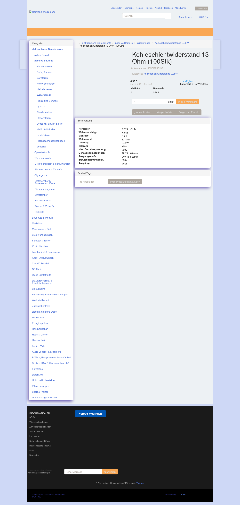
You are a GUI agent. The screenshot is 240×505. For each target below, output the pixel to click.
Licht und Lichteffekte (43, 380)
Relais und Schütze (47, 100)
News (32, 450)
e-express (37, 368)
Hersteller (84, 129)
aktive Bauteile (42, 55)
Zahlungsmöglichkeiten (40, 426)
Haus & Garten (40, 334)
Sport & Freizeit (40, 391)
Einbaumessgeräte (44, 189)
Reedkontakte (44, 112)
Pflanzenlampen (40, 386)
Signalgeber (40, 175)
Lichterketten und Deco (44, 311)
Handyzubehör (40, 328)
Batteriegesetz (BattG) (40, 445)
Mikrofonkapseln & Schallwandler (52, 163)
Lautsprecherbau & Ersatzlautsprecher (42, 282)
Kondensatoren (45, 66)
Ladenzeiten (116, 7)
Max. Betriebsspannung (92, 149)
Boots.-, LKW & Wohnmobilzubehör (51, 363)
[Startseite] (77, 42)
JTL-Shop (181, 494)
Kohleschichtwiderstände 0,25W (161, 73)
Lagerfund (37, 374)
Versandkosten (36, 431)
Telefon (149, 7)
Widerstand (85, 139)
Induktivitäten (44, 135)
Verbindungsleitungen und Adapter (50, 294)
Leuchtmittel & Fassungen (46, 252)
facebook (168, 7)
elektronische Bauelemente (47, 49)
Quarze (41, 106)
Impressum (34, 436)
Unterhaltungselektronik (44, 397)
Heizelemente (44, 89)
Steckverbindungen (42, 234)
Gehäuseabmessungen (92, 153)
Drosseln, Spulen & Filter (50, 123)
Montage (83, 135)
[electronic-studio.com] (59, 14)
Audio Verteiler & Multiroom (46, 351)
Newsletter (34, 455)
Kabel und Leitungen (43, 257)
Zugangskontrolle (41, 306)
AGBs (32, 417)
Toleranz (83, 146)
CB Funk (36, 269)
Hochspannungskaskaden (51, 140)
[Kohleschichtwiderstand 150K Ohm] (23, 54)
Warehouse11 (39, 317)
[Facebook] (209, 471)
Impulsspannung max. (91, 159)
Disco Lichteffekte (41, 274)
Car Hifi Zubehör (41, 263)
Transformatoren (43, 158)
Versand (140, 482)
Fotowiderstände (46, 83)
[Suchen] (168, 16)
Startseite (129, 7)
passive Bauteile (43, 60)
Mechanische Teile (42, 229)
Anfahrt (158, 7)
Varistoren (42, 77)
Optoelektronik (42, 152)
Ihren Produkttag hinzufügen (125, 181)
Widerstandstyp (87, 132)
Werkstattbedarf (40, 300)
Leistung (83, 142)
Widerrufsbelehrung (38, 421)
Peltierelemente (42, 200)
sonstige (41, 146)
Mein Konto (180, 7)
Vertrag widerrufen (90, 413)
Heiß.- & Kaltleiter (46, 129)
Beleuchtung (38, 288)
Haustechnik (38, 340)
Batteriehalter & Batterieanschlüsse (44, 182)
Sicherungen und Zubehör (48, 169)
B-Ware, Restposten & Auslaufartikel (51, 357)
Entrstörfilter (41, 194)
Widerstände (44, 95)
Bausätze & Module (42, 217)
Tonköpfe (39, 212)
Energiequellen (40, 323)
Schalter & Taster (41, 240)
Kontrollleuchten (40, 246)
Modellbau (37, 223)
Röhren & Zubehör (44, 206)
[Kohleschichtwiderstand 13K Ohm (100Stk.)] (216, 54)
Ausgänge (84, 163)
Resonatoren (44, 118)
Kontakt (139, 7)
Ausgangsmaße (87, 156)
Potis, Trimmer (45, 72)
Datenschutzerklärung (39, 440)
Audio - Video (39, 346)
